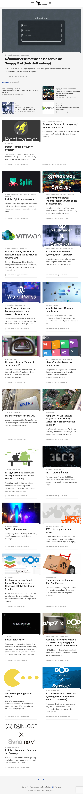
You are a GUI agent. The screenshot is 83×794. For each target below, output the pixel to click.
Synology (17, 88)
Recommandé (14, 82)
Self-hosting (32, 194)
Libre (21, 55)
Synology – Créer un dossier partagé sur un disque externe (20, 91)
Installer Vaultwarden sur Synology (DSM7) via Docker (25, 108)
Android (9, 469)
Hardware (52, 412)
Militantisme (13, 412)
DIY (60, 359)
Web (17, 305)
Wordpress (22, 305)
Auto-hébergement (13, 55)
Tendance (5, 82)
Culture (49, 469)
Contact (25, 787)
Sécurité (17, 105)
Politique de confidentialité (40, 787)
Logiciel (26, 55)
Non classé (10, 144)
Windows (55, 305)
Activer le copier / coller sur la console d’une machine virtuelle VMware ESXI (67, 108)
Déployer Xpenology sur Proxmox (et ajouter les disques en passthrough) (68, 93)
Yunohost (14, 359)
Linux (69, 88)
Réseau (9, 359)
